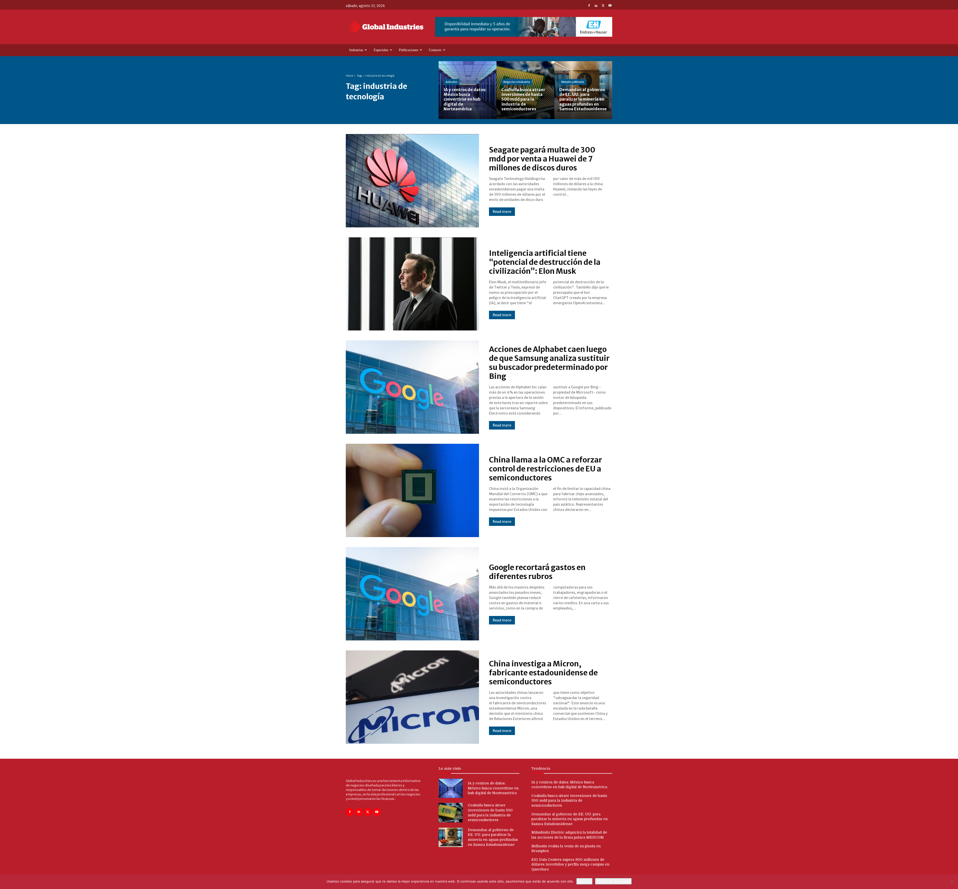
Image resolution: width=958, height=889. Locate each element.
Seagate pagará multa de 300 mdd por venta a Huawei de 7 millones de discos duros (542, 158)
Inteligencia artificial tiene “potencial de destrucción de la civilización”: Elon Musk (544, 262)
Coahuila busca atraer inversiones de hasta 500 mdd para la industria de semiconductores (569, 800)
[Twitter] (603, 6)
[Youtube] (610, 6)
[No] (951, 881)
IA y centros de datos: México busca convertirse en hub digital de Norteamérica (493, 788)
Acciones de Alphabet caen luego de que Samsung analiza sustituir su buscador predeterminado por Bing (549, 362)
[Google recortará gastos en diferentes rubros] (412, 593)
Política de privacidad (613, 881)
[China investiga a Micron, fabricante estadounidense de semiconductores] (412, 697)
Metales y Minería (572, 82)
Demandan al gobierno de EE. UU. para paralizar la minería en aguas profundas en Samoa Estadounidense (569, 819)
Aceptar (584, 881)
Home (349, 75)
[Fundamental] (523, 27)
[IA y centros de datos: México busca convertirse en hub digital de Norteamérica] (467, 90)
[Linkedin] (596, 6)
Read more (502, 211)
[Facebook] (589, 6)
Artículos (451, 82)
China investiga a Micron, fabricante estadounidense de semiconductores (543, 672)
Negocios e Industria (516, 82)
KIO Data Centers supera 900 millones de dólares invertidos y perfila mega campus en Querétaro (570, 864)
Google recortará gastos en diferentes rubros (537, 572)
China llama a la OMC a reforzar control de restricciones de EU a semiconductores (545, 468)
